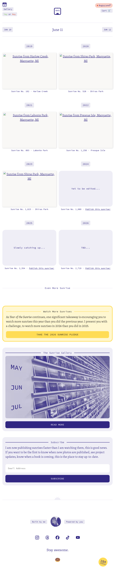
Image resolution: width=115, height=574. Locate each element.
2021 (29, 105)
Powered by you (74, 521)
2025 (29, 223)
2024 (86, 164)
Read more (57, 424)
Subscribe (57, 478)
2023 (29, 164)
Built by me (38, 521)
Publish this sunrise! (98, 209)
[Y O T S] (57, 14)
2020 (86, 46)
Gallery (8, 9)
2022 (86, 105)
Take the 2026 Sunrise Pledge (57, 334)
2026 (86, 223)
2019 (29, 46)
